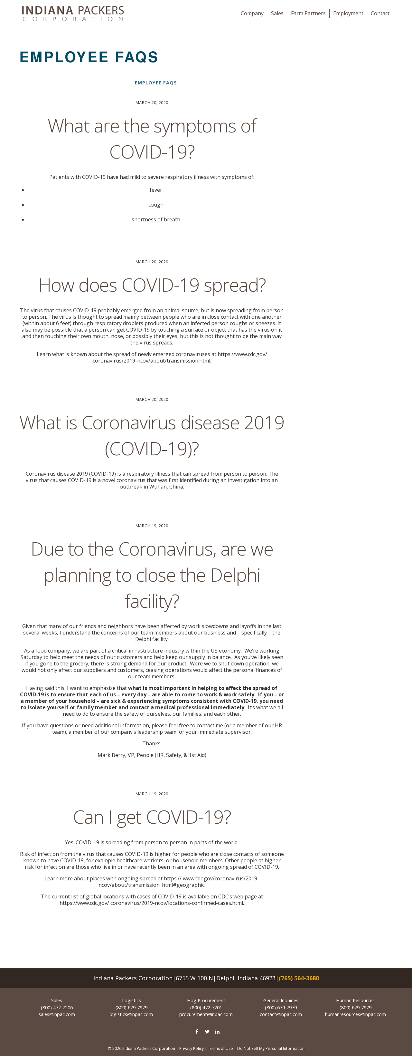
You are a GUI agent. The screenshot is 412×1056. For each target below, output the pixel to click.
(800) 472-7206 (57, 1007)
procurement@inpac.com (206, 1014)
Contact (380, 13)
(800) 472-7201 (206, 1007)
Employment (348, 13)
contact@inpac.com (281, 1014)
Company (252, 13)
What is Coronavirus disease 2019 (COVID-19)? (151, 435)
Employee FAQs (156, 83)
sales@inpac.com (57, 1014)
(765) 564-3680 (299, 978)
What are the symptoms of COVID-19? (152, 138)
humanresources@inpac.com (355, 1014)
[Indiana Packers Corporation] (72, 13)
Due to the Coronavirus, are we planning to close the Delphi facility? (152, 574)
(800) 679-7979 (131, 1007)
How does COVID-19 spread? (152, 284)
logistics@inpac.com (131, 1014)
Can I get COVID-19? (152, 816)
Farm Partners (308, 13)
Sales (277, 13)
